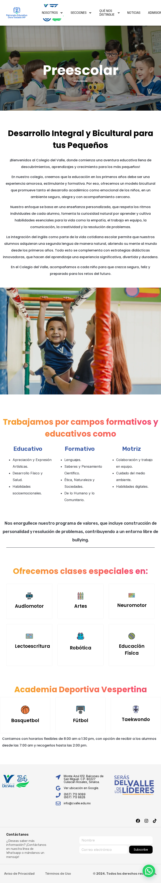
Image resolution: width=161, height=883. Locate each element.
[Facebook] (138, 821)
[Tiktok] (155, 821)
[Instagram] (146, 821)
